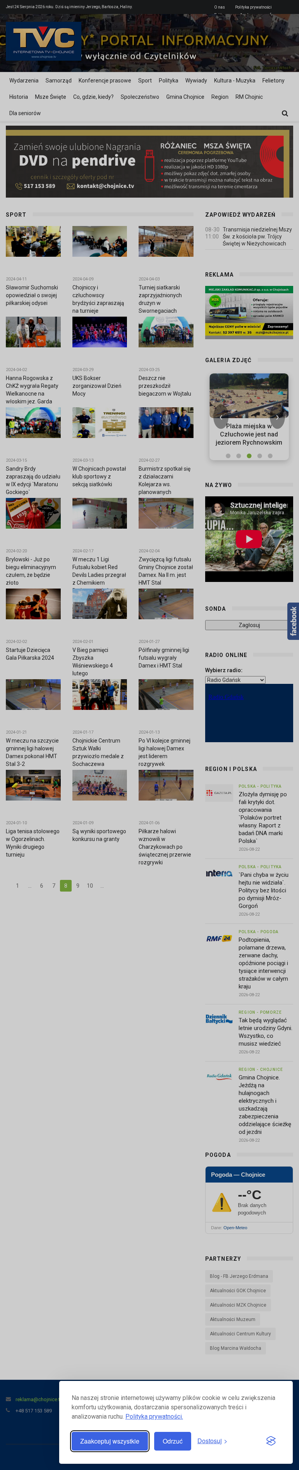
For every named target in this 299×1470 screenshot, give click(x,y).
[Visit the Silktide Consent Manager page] (271, 1441)
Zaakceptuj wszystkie (109, 1441)
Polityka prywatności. (154, 1416)
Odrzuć (173, 1441)
